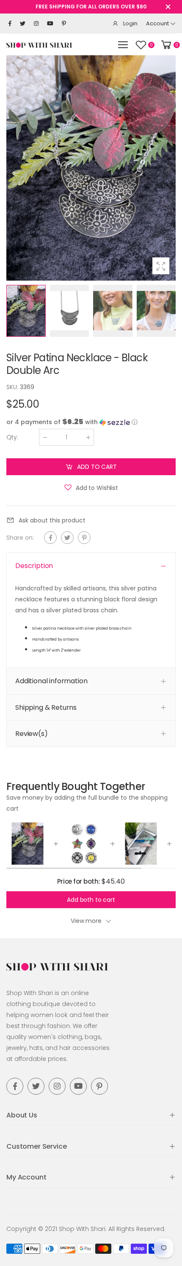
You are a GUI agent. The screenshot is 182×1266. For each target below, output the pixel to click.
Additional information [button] (51, 681)
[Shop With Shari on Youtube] (50, 24)
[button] (167, 168)
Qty (12, 437)
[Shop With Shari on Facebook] (9, 24)
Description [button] (34, 566)
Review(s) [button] (31, 733)
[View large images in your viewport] (160, 265)
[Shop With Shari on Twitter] (22, 24)
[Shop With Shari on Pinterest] (64, 24)
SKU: (13, 387)
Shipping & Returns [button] (46, 707)
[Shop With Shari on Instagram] (36, 24)
